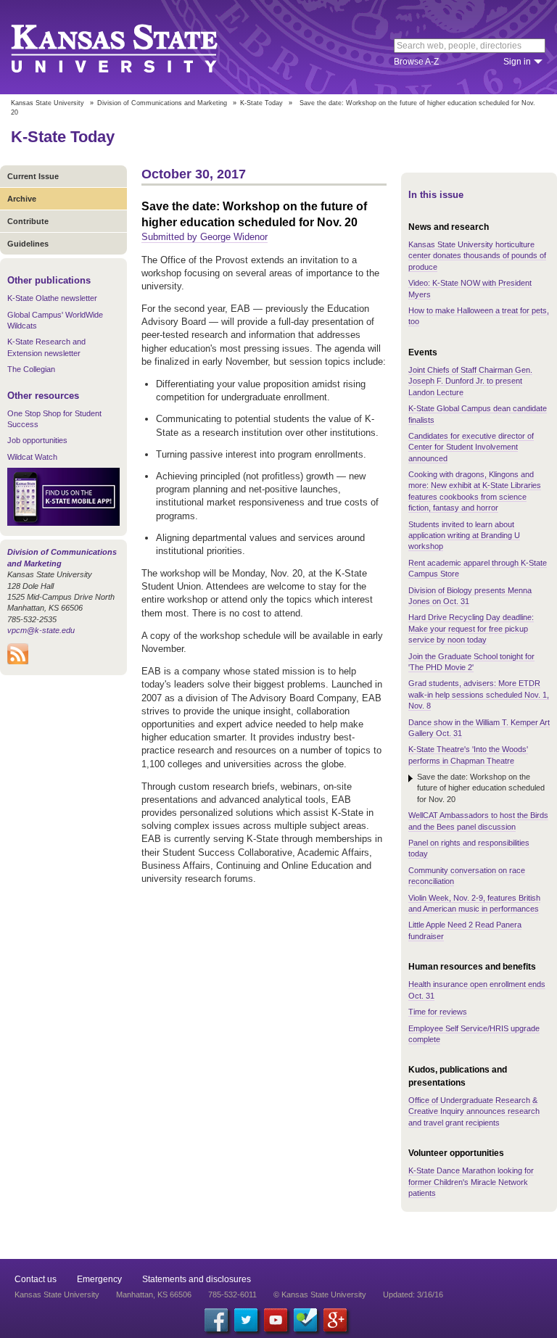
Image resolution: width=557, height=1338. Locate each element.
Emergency (99, 1279)
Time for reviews (437, 1011)
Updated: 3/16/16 (413, 1294)
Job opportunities (37, 440)
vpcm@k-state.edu (41, 630)
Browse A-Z (416, 62)
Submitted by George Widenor (204, 236)
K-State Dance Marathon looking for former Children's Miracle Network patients (471, 1181)
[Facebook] (216, 1319)
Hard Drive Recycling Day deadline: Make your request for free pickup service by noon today (471, 628)
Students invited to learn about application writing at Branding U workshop (464, 535)
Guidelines (28, 243)
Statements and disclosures (196, 1279)
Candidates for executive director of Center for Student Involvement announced (471, 447)
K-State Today (261, 103)
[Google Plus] (335, 1319)
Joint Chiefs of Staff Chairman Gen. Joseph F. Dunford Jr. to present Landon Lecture (470, 381)
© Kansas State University (319, 1294)
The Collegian (31, 369)
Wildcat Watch (32, 457)
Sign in (517, 62)
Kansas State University (132, 47)
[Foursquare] (305, 1319)
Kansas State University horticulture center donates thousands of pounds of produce (477, 255)
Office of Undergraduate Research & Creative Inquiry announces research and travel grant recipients (474, 1111)
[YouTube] (275, 1319)
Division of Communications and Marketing (162, 103)
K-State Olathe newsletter (52, 298)
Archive (21, 198)
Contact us (36, 1279)
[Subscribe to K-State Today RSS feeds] (17, 661)
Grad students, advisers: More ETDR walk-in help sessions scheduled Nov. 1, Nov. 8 (478, 694)
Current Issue (33, 176)
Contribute (28, 221)
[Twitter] (245, 1319)
